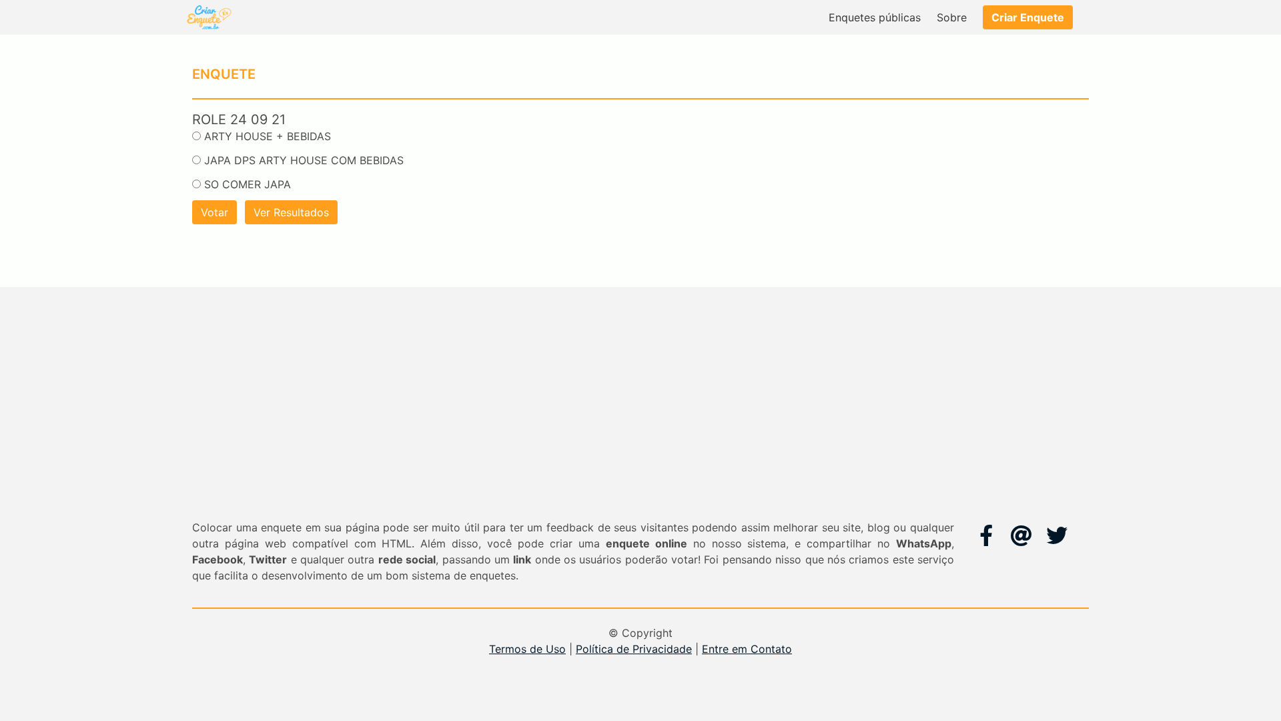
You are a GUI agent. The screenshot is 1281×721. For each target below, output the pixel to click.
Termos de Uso (527, 649)
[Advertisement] (640, 419)
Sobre (952, 17)
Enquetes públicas (875, 17)
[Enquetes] (208, 17)
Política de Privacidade (634, 649)
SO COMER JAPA (247, 184)
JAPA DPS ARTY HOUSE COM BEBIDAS (304, 160)
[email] (1021, 535)
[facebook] (986, 535)
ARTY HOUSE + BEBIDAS (267, 136)
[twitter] (1057, 535)
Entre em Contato (747, 649)
